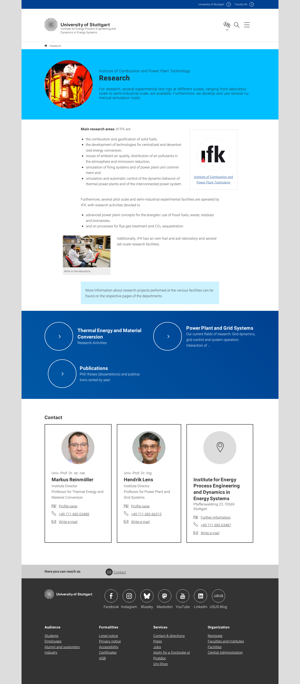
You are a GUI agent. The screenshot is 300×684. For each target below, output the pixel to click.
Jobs (157, 646)
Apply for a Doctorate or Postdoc (171, 655)
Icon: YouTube (182, 596)
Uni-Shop (160, 663)
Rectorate (215, 635)
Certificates (108, 652)
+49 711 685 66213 (146, 514)
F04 (241, 4)
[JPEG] (87, 251)
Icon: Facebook (111, 596)
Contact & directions (169, 635)
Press (157, 641)
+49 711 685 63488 (74, 514)
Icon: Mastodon (164, 596)
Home (46, 45)
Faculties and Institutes (226, 641)
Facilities (215, 646)
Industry (51, 652)
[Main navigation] (246, 24)
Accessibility (108, 646)
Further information (216, 517)
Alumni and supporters (62, 646)
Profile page (68, 506)
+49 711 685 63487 (216, 525)
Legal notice (108, 635)
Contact (120, 572)
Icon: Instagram (129, 596)
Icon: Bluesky (147, 596)
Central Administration (225, 652)
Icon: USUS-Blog (218, 596)
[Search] (236, 24)
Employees (53, 641)
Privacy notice (110, 641)
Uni (211, 4)
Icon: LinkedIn (200, 596)
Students (51, 635)
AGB (102, 658)
